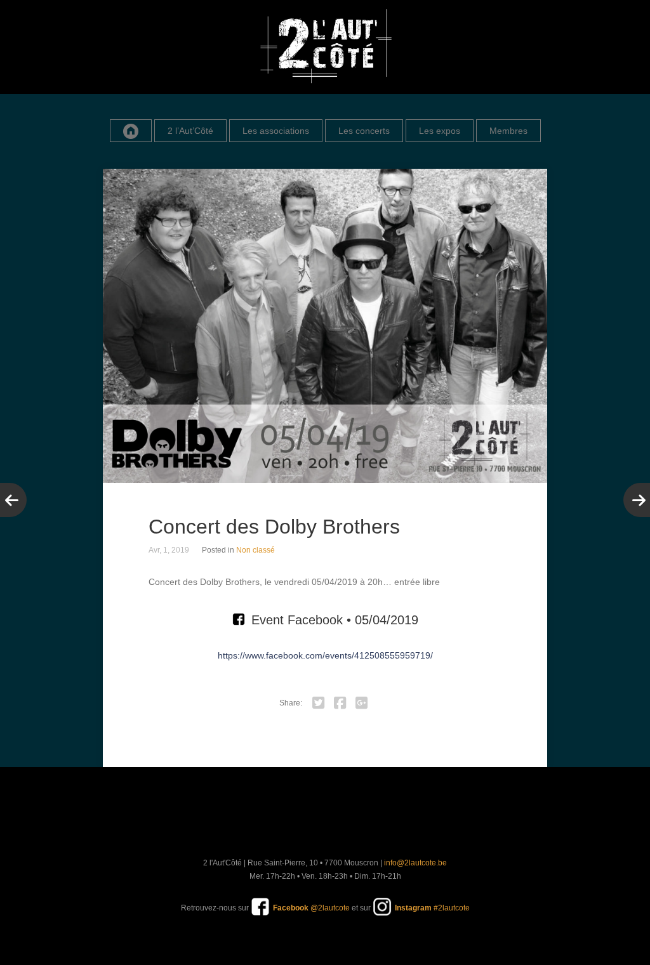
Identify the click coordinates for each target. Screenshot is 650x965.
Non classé (255, 550)
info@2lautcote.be (415, 862)
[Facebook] (340, 703)
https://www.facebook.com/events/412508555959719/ (325, 655)
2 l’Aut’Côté (190, 131)
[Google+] (362, 703)
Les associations (275, 131)
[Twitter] (319, 703)
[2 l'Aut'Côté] (325, 47)
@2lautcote (311, 907)
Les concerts (364, 131)
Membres (508, 131)
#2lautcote (432, 907)
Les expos (439, 131)
